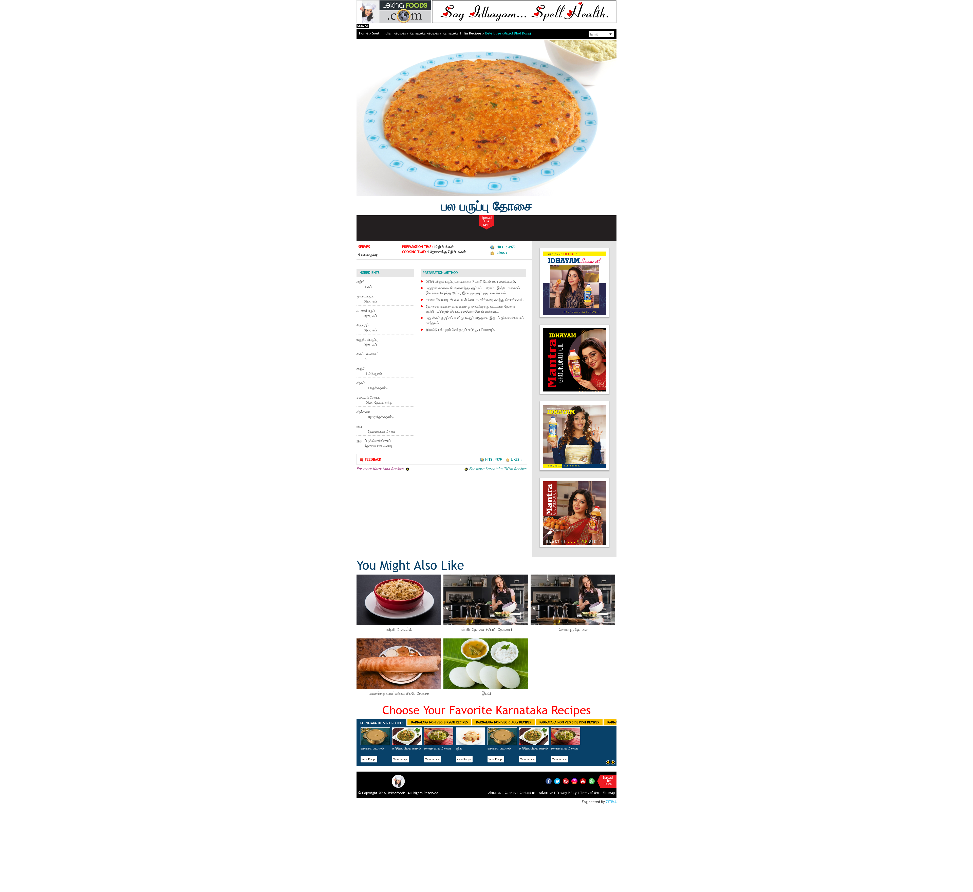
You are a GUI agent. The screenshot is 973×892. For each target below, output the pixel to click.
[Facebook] (549, 781)
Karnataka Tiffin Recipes (462, 33)
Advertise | (547, 792)
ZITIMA (611, 801)
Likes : (516, 459)
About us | (496, 792)
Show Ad (362, 25)
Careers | (512, 792)
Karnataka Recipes (425, 33)
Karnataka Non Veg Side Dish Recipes (569, 722)
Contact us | (529, 792)
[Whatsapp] (592, 781)
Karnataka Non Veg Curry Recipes (503, 722)
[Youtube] (583, 781)
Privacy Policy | (567, 792)
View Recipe (369, 759)
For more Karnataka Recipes (381, 468)
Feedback (373, 459)
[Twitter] (557, 781)
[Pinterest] (566, 781)
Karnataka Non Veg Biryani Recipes (439, 722)
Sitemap (609, 792)
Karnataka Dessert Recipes (381, 723)
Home (364, 33)
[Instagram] (574, 781)
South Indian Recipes (389, 33)
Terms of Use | (591, 792)
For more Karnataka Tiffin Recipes (497, 468)
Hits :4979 (494, 459)
